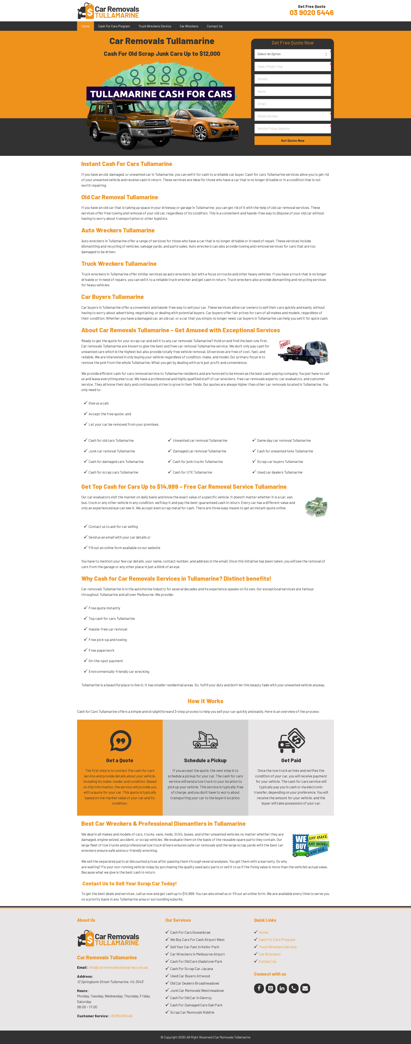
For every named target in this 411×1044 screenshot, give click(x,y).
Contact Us (215, 26)
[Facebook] (259, 988)
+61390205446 (121, 1016)
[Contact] (305, 988)
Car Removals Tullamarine (107, 957)
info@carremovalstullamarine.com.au (118, 967)
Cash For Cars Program (114, 26)
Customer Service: (93, 1016)
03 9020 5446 (312, 12)
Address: (85, 976)
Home (85, 26)
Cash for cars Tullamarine (265, 174)
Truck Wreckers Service (154, 26)
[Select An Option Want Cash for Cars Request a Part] (293, 54)
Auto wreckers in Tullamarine (104, 241)
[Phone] (294, 988)
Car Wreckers (189, 26)
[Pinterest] (270, 988)
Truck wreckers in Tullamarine (104, 274)
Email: (82, 967)
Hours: (83, 990)
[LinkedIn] (282, 988)
